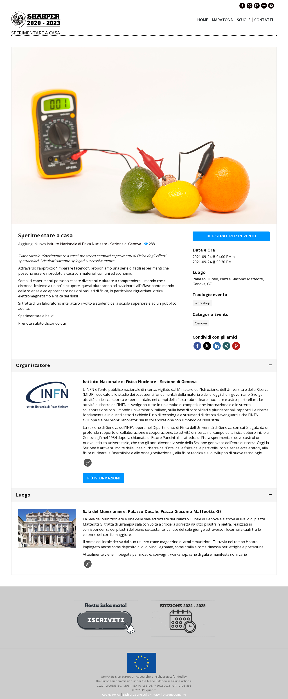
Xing (226, 346)
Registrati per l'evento (231, 236)
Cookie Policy (111, 694)
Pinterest (236, 346)
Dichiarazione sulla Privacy (141, 694)
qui (63, 323)
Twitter (207, 346)
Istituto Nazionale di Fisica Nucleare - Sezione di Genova (94, 243)
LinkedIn (217, 346)
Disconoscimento (174, 694)
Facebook (197, 346)
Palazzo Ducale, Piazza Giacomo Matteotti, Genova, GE (228, 281)
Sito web (88, 463)
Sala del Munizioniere (106, 519)
